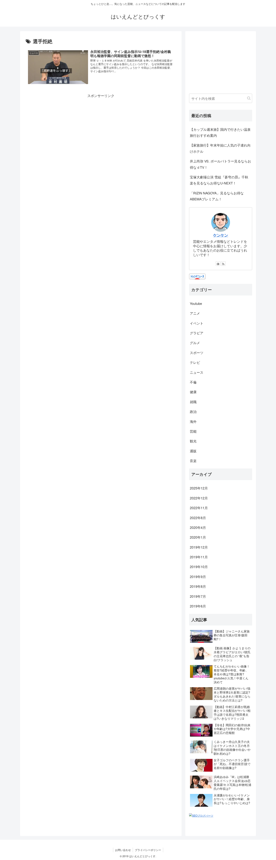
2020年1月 (198, 537)
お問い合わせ (123, 850)
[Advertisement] (101, 124)
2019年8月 (198, 586)
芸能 (193, 431)
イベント (196, 323)
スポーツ (196, 352)
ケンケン (220, 235)
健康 (193, 391)
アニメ (195, 313)
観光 (193, 440)
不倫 (193, 382)
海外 (193, 421)
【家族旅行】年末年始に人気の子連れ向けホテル (220, 148)
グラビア (196, 332)
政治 (193, 411)
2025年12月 (199, 488)
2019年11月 (199, 556)
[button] (249, 98)
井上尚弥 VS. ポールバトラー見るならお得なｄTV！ (220, 164)
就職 (193, 401)
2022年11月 (199, 507)
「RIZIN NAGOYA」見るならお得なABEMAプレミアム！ (217, 195)
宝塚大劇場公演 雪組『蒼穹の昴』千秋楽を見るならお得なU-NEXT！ (219, 179)
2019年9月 (198, 576)
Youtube (196, 303)
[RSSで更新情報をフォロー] (223, 263)
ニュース (196, 372)
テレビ (195, 362)
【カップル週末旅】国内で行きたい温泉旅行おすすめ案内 (220, 132)
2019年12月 (199, 547)
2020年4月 (198, 527)
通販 (193, 450)
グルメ (195, 342)
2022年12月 (199, 497)
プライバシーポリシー (148, 850)
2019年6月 (198, 606)
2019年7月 (198, 596)
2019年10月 (199, 566)
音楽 (193, 460)
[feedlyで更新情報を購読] (218, 263)
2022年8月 (198, 517)
